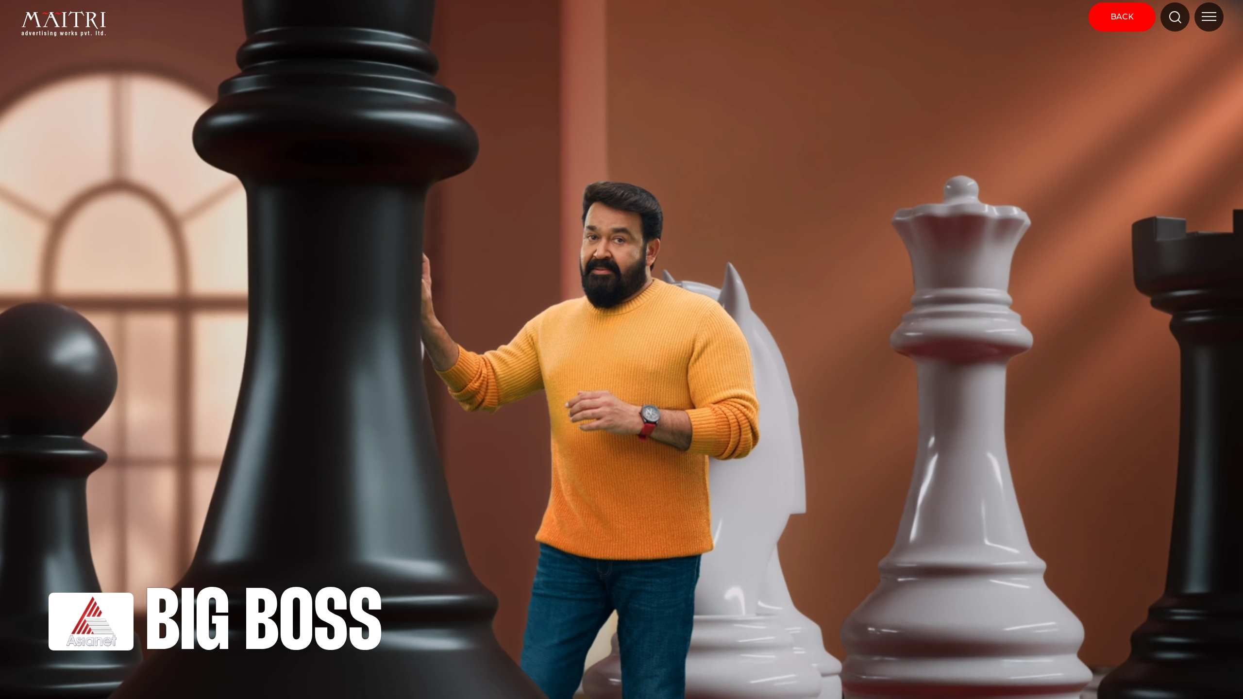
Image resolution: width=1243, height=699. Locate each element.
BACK (1122, 16)
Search (1167, 46)
